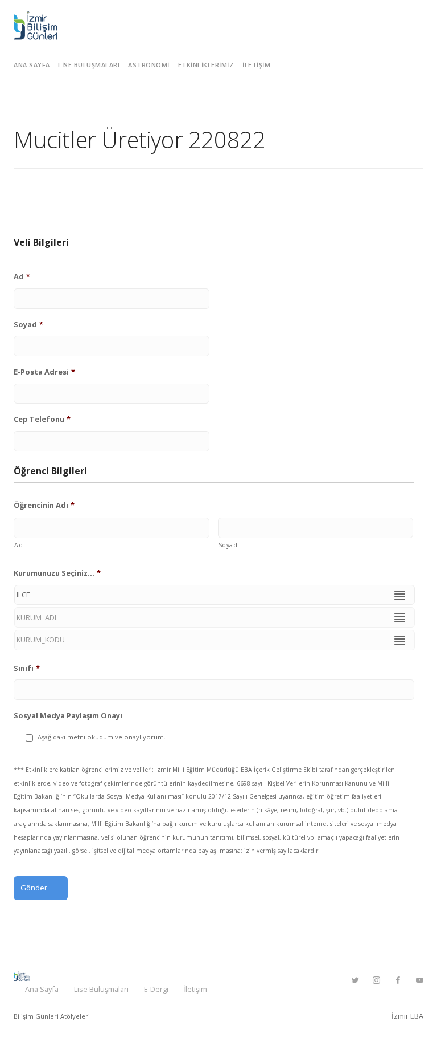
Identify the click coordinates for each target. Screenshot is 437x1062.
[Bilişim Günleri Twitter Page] (355, 980)
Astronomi (149, 64)
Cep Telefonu (42, 419)
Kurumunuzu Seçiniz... (57, 573)
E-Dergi (156, 989)
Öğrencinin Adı (44, 505)
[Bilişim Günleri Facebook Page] (398, 980)
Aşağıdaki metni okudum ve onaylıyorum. (102, 737)
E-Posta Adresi (44, 372)
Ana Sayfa (32, 64)
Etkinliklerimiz (206, 64)
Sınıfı (27, 668)
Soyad (28, 324)
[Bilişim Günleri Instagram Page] (376, 980)
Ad (22, 277)
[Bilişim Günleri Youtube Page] (419, 980)
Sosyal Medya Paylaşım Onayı (68, 716)
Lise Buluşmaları (88, 64)
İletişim (256, 64)
